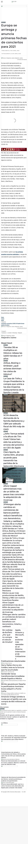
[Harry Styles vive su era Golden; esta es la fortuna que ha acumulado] (6, 663)
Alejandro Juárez (19, 58)
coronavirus (9, 323)
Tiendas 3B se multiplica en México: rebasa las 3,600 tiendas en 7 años (12, 353)
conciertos (3, 323)
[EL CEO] (14, 1)
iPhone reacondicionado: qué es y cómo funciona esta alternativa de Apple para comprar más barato (12, 785)
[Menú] (2, 2)
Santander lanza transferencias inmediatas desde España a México (12, 676)
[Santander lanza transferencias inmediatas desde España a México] (7, 671)
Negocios (3, 22)
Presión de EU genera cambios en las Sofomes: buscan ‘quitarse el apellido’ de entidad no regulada (13, 716)
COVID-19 (14, 323)
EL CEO (24, 791)
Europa (22, 323)
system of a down (5, 325)
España (19, 323)
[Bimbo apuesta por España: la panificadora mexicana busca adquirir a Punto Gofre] (14, 682)
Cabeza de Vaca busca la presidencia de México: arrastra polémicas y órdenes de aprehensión (13, 779)
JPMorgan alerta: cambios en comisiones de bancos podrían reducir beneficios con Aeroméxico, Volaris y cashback (12, 512)
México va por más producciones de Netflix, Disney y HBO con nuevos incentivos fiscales (13, 476)
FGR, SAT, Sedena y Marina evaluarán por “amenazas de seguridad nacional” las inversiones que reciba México (14, 737)
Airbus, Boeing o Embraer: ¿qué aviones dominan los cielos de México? (12, 368)
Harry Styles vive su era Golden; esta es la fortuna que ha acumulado (12, 667)
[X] (1, 61)
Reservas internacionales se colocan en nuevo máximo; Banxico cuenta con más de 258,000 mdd (14, 762)
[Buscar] (26, 2)
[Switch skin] (23, 2)
